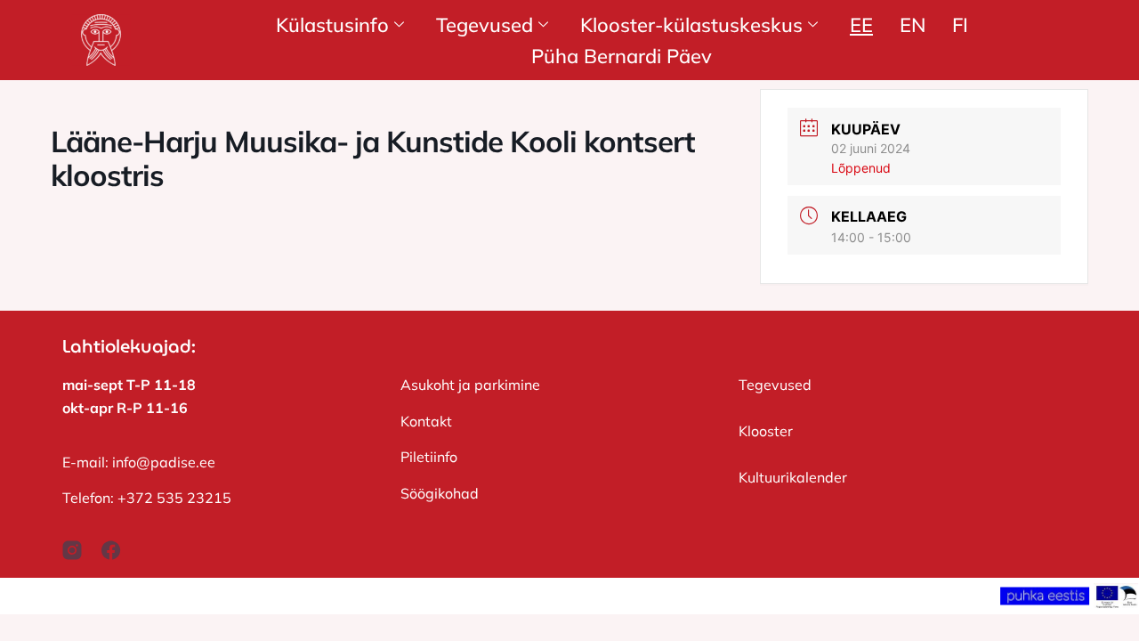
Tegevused (775, 385)
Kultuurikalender (793, 477)
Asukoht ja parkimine (470, 385)
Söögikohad (439, 493)
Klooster (766, 431)
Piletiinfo (428, 457)
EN (912, 24)
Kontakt (426, 421)
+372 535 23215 (174, 498)
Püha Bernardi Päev (621, 56)
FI (960, 24)
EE (861, 24)
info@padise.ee (163, 462)
